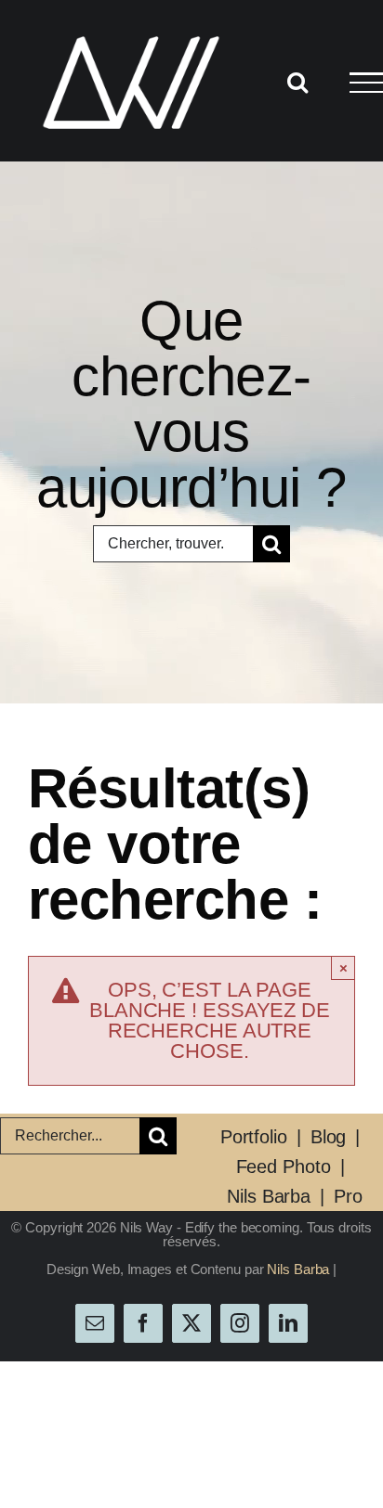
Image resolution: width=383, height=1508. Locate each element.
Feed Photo (283, 1166)
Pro (348, 1196)
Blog (328, 1137)
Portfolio (253, 1137)
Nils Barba (268, 1196)
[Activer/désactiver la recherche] (297, 82)
